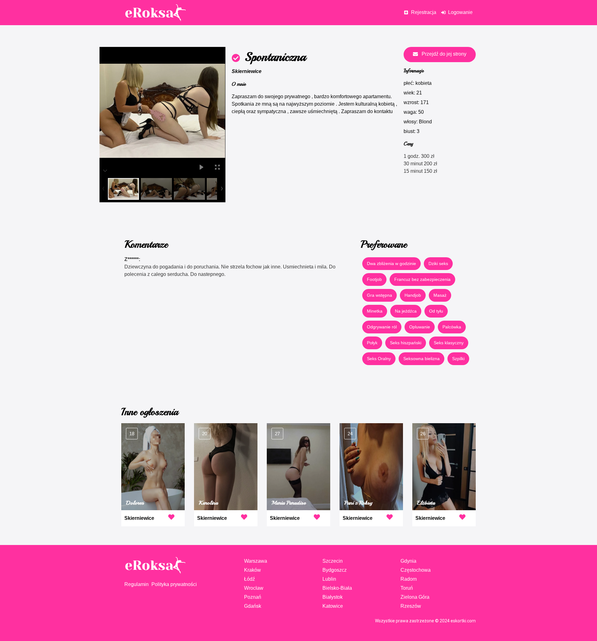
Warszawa (255, 561)
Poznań (252, 597)
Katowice (332, 606)
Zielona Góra (414, 597)
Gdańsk (252, 606)
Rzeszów (410, 606)
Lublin (329, 579)
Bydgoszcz (334, 570)
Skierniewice (246, 71)
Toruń (406, 588)
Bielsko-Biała (337, 588)
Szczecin (332, 561)
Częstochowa (415, 570)
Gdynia (408, 561)
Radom (408, 579)
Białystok (332, 597)
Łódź (249, 579)
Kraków (252, 570)
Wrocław (253, 588)
